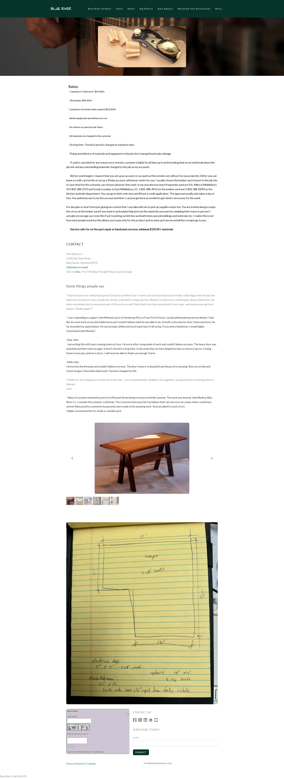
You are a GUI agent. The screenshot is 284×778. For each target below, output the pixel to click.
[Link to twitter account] (140, 720)
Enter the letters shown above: (77, 734)
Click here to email (77, 267)
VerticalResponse (98, 752)
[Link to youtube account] (156, 720)
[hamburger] (74, 8)
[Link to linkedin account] (145, 720)
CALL (78, 271)
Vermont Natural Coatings (81, 763)
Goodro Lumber (102, 189)
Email (135, 737)
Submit (141, 752)
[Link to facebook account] (135, 720)
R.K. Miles (194, 184)
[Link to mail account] (151, 720)
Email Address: (72, 716)
